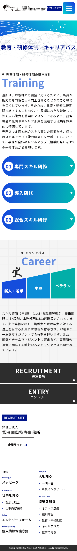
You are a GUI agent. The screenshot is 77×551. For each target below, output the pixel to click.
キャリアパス (50, 526)
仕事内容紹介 (14, 508)
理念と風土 (12, 502)
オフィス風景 (50, 508)
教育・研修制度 (52, 520)
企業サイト (15, 445)
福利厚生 (47, 514)
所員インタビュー (53, 489)
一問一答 (47, 483)
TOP (5, 472)
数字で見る (49, 532)
